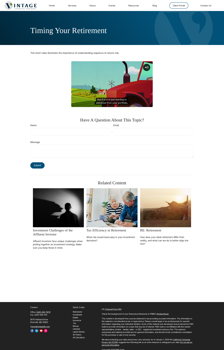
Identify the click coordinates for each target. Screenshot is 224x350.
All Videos (77, 335)
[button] (52, 5)
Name (33, 125)
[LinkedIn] (36, 330)
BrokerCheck (163, 314)
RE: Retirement (150, 230)
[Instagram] (45, 330)
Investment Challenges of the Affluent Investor (53, 232)
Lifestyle (76, 329)
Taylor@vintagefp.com (40, 327)
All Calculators (79, 337)
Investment (77, 315)
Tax (74, 323)
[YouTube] (41, 330)
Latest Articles (79, 332)
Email (116, 125)
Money (76, 326)
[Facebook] (32, 330)
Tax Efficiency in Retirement (106, 230)
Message (35, 142)
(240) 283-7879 (43, 312)
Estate (75, 317)
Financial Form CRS (113, 309)
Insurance (77, 320)
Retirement (77, 312)
